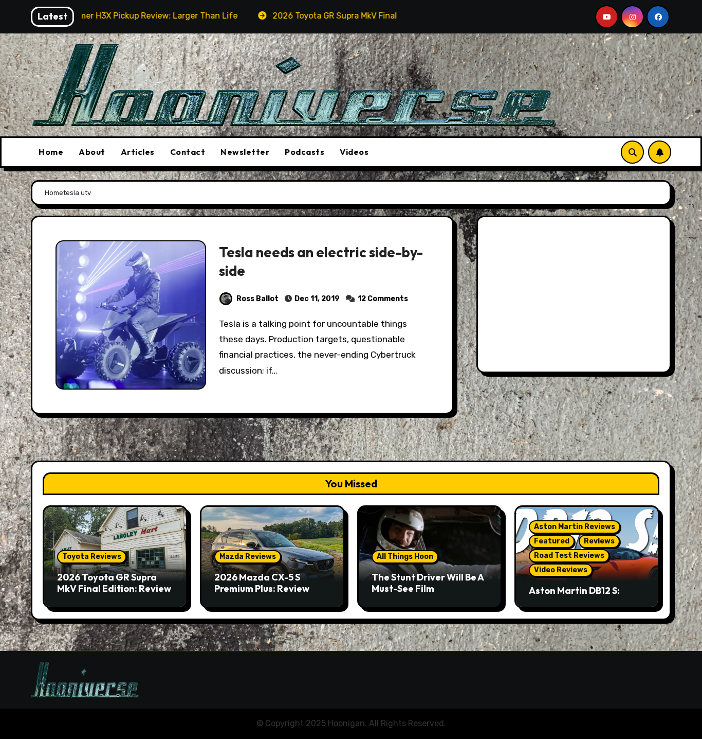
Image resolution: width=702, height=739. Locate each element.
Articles (138, 152)
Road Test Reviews (569, 555)
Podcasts (304, 152)
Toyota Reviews (91, 556)
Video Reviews (560, 570)
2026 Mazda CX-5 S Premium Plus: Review (261, 582)
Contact (188, 152)
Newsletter (244, 152)
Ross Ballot (257, 298)
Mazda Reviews (247, 556)
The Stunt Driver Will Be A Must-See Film (428, 582)
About (92, 152)
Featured (551, 541)
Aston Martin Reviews (574, 526)
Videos (354, 152)
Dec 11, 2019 (317, 298)
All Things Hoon (405, 556)
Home (51, 152)
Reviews (599, 541)
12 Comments (383, 298)
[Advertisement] (575, 297)
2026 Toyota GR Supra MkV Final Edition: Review (114, 582)
